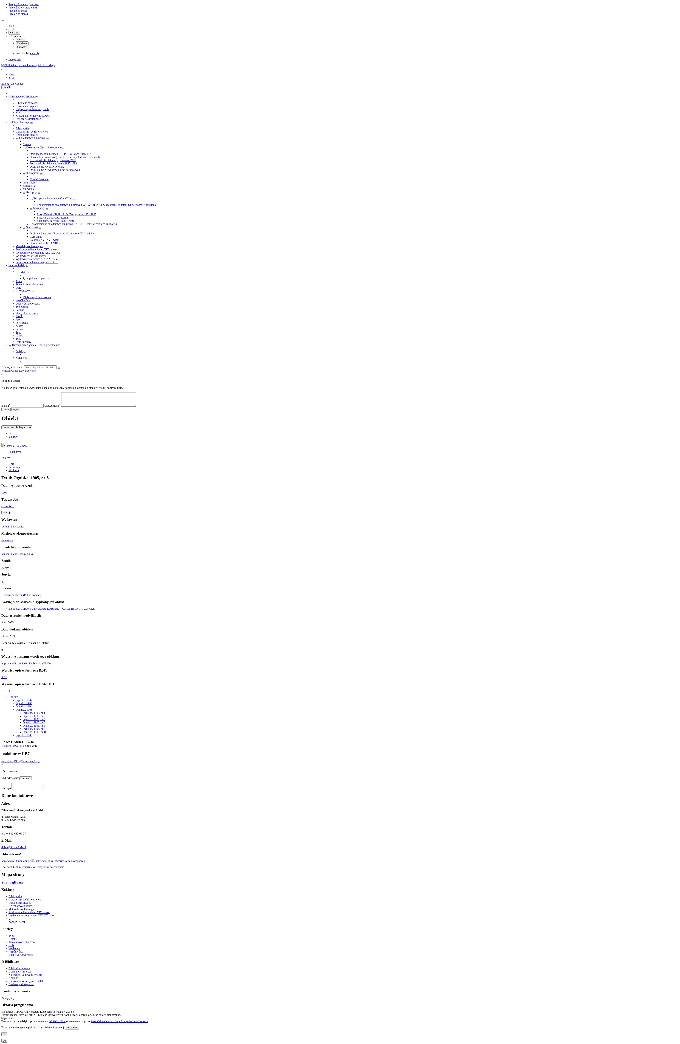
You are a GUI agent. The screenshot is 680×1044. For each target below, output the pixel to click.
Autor (19, 281)
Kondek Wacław (39, 179)
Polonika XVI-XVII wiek (44, 239)
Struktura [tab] (13, 470)
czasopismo (7, 506)
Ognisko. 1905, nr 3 (34, 716)
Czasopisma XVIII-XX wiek (32, 131)
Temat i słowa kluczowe (29, 284)
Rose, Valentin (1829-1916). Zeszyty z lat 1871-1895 (66, 214)
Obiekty (20, 351)
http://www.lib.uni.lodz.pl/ (16, 860)
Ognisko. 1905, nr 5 (34, 722)
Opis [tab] (11, 463)
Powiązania (22, 322)
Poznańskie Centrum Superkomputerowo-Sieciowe (119, 1021)
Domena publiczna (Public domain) (21, 594)
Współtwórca (23, 300)
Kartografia (29, 185)
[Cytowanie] (6, 443)
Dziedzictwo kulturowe (32, 137)
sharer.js (34, 53)
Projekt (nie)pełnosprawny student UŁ (37, 262)
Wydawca (24, 290)
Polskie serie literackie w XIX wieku (36, 249)
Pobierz (5, 457)
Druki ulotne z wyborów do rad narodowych (55, 169)
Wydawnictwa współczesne (31, 255)
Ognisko (13, 696)
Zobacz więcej (16, 921)
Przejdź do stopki (18, 13)
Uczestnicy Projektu (27, 106)
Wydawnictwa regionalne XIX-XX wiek (38, 252)
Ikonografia (33, 172)
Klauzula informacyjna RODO (33, 115)
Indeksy (13, 265)
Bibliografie (22, 128)
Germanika (36, 236)
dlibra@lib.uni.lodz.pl (13, 847)
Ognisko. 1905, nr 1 (34, 712)
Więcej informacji (54, 1027)
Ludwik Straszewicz (12, 526)
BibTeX (13, 436)
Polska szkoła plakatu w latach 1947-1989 (53, 163)
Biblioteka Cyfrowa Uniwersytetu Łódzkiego (34, 608)
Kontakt (20, 112)
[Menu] (2, 20)
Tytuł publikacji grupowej (37, 278)
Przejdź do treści (17, 10)
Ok (4, 1034)
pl (9, 25)
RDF (4, 677)
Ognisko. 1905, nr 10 (35, 731)
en (12, 25)
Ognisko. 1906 (24, 735)
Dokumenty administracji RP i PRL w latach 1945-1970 (61, 153)
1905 (4, 492)
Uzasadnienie (52, 405)
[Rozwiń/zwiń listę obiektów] (39, 97)
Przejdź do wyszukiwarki (22, 7)
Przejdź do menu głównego (23, 4)
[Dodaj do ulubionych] (2, 443)
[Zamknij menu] (2, 69)
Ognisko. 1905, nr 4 (34, 719)
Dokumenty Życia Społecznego (44, 147)
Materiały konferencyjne (29, 246)
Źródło (19, 316)
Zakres (19, 325)
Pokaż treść (14, 451)
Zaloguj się (14, 59)
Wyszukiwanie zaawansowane (18, 370)
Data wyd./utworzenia (28, 303)
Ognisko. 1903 (24, 703)
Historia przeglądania (24, 344)
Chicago (6, 788)
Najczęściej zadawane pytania (32, 109)
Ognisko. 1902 (24, 700)
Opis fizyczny (23, 341)
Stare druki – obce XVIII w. (45, 243)
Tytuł (22, 271)
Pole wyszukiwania (12, 367)
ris (9, 433)
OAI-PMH (7, 690)
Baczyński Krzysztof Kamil (52, 217)
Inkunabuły (29, 182)
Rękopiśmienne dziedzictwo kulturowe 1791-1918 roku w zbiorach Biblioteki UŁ (75, 223)
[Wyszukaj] (58, 368)
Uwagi (19, 335)
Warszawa (7, 540)
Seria (18, 338)
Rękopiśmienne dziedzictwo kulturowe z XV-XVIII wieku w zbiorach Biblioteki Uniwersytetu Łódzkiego (96, 204)
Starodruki (32, 227)
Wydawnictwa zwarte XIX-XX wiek (36, 258)
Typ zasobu (22, 306)
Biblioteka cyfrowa (26, 102)
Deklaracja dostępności (28, 118)
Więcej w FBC (10, 761)
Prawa (19, 329)
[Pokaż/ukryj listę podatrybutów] (17, 272)
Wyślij (16, 409)
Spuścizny (39, 208)
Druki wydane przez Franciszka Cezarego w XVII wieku (62, 233)
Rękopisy (32, 192)
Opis (18, 287)
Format (20, 309)
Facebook (22, 43)
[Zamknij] (2, 374)
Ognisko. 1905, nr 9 (34, 728)
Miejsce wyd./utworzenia (37, 297)
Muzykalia (29, 188)
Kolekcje (13, 122)
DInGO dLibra (57, 1021)
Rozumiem (72, 1027)
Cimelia (27, 144)
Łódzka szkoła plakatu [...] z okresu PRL (53, 160)
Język (19, 319)
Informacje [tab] (14, 467)
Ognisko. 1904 (24, 706)
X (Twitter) (22, 47)
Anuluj (6, 409)
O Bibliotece (15, 96)
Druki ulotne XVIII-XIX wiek (47, 166)
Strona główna (12, 882)
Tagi (18, 332)
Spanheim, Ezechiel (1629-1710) (55, 220)
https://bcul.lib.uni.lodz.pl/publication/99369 (26, 663)
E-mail (20, 39)
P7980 (5, 567)
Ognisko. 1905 (24, 709)
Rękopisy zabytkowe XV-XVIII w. (53, 198)
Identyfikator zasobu (27, 313)
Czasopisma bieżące (27, 134)
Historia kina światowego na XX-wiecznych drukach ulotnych (65, 157)
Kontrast (14, 32)
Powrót (6, 87)
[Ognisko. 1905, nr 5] (14, 445)
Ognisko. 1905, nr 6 (34, 725)
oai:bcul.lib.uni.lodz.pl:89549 (17, 553)
